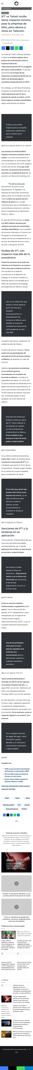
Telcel (25, 809)
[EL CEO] (16, 3)
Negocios (5, 13)
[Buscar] (31, 4)
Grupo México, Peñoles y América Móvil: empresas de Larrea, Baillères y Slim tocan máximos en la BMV (8, 945)
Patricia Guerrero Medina (22, 40)
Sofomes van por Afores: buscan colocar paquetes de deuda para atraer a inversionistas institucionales (21, 1024)
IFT (20, 805)
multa (27, 805)
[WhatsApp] (16, 48)
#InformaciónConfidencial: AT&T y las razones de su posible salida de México (24, 966)
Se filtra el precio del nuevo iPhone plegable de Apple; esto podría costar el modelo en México (24, 944)
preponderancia (12, 809)
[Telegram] (21, 48)
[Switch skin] (27, 4)
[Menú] (2, 4)
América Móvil (9, 805)
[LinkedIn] (12, 48)
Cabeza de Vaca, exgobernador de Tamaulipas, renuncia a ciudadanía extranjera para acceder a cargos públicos (22, 989)
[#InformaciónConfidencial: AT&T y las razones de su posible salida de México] (24, 957)
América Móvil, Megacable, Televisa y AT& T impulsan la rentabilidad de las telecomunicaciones (8, 966)
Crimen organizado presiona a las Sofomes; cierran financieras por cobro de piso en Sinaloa (15, 865)
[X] (8, 48)
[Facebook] (3, 48)
